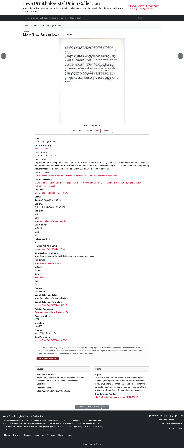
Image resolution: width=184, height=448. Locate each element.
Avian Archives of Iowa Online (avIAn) (52, 312)
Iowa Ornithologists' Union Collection (61, 3)
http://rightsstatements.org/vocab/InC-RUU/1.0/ (116, 397)
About (78, 18)
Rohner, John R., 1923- (45, 186)
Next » (105, 407)
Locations (53, 18)
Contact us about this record (47, 359)
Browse (34, 18)
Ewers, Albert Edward (131, 183)
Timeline (64, 18)
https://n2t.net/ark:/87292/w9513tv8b (51, 305)
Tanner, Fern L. (112, 183)
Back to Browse (94, 407)
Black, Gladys (41, 183)
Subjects (44, 18)
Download (106, 131)
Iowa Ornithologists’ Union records (50, 221)
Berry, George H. (57, 183)
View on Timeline (92, 131)
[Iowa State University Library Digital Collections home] (166, 417)
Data (71, 18)
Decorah (51, 193)
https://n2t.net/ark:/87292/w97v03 (50, 249)
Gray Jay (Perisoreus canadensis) (103, 176)
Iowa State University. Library (48, 263)
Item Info (69, 34)
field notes (39, 277)
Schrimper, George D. (93, 183)
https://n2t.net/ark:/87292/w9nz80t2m (52, 340)
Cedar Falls (40, 193)
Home (26, 18)
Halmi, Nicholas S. (43, 148)
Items (34, 25)
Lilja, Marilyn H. (74, 183)
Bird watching (41, 176)
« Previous (80, 407)
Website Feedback (175, 428)
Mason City (63, 193)
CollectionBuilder (176, 423)
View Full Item (78, 131)
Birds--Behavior (56, 176)
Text (37, 284)
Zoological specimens (76, 176)
